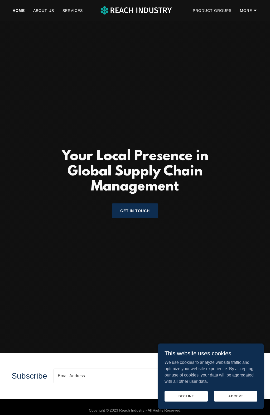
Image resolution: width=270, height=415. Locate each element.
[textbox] (136, 376)
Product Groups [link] (212, 10)
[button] (248, 10)
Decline (186, 396)
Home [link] (19, 10)
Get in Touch (135, 211)
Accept (235, 396)
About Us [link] (43, 10)
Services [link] (72, 10)
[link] (135, 10)
